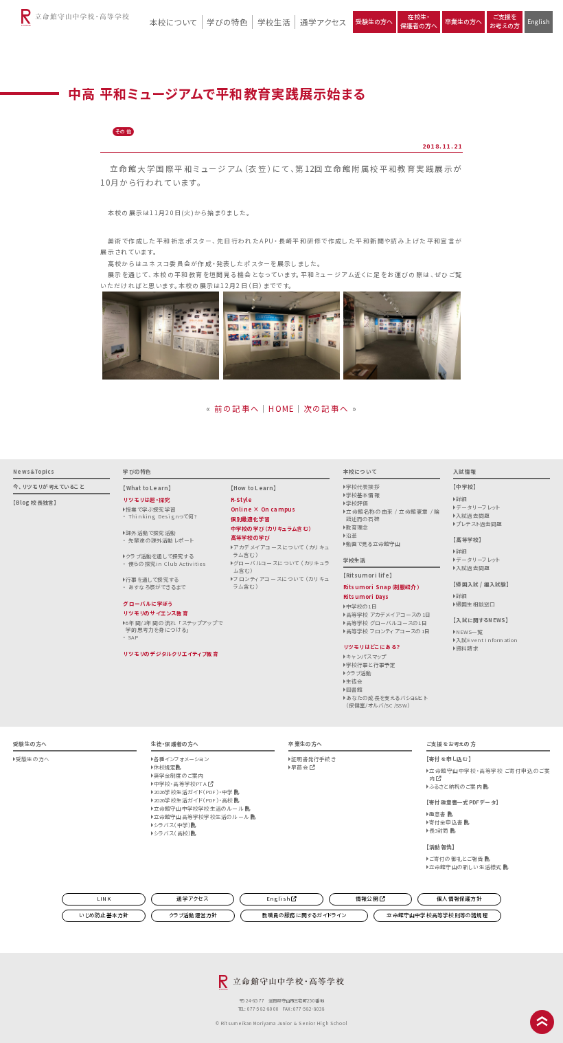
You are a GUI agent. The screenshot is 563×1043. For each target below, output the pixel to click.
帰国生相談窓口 (475, 604)
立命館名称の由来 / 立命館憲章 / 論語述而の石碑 (393, 515)
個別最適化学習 (250, 519)
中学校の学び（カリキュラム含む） (271, 528)
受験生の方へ (374, 21)
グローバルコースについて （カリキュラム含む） (281, 566)
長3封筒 (439, 830)
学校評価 (357, 503)
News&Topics (33, 471)
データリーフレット (478, 507)
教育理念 (357, 527)
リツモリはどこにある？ (371, 646)
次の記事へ (326, 408)
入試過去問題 (473, 515)
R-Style (241, 499)
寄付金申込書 (446, 822)
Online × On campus (263, 509)
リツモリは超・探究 (146, 499)
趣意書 (438, 813)
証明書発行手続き (313, 758)
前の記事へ (237, 408)
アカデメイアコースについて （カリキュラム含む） (281, 550)
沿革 (351, 535)
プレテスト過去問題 (479, 523)
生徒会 (354, 681)
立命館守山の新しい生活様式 (466, 866)
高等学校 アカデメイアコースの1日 (388, 614)
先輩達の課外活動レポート (161, 540)
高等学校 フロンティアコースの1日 (388, 631)
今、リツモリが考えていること (48, 486)
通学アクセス (323, 22)
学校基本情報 (363, 494)
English (538, 21)
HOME (281, 408)
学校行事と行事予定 (371, 664)
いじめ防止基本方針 (104, 915)
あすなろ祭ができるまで (156, 587)
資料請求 (467, 648)
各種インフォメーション (181, 758)
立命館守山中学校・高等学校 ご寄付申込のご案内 (489, 774)
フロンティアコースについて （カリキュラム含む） (281, 582)
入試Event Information (487, 640)
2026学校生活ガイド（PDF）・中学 (194, 791)
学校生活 (273, 22)
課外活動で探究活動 (151, 532)
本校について (173, 22)
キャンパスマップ (366, 656)
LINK (104, 898)
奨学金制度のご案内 (179, 775)
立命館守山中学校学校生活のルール (199, 808)
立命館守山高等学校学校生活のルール (202, 816)
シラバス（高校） (173, 833)
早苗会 (300, 767)
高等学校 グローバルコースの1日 (386, 622)
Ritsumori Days (366, 596)
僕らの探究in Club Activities (167, 563)
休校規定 (165, 767)
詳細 (461, 499)
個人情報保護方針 (459, 898)
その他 (123, 131)
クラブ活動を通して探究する (160, 556)
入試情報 (464, 471)
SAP (133, 637)
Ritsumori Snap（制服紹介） (381, 587)
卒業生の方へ (463, 21)
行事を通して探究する (152, 579)
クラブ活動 (359, 673)
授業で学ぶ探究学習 (151, 509)
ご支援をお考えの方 (505, 21)
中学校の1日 (361, 606)
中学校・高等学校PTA (181, 783)
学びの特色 (227, 22)
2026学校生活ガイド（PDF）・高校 (194, 800)
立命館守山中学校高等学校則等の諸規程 (437, 915)
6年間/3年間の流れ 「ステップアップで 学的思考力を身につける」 (174, 626)
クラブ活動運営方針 (193, 915)
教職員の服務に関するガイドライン (304, 915)
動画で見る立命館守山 (373, 543)
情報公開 (368, 898)
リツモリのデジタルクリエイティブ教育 (170, 653)
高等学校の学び (250, 537)
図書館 (354, 689)
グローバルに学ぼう (148, 603)
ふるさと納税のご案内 (456, 786)
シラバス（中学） (173, 824)
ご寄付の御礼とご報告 (457, 858)
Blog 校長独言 (35, 502)
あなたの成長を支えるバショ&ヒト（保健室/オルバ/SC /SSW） (387, 701)
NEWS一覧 (469, 631)
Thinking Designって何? (162, 516)
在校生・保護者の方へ (418, 21)
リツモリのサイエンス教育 (155, 613)
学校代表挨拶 (363, 486)
